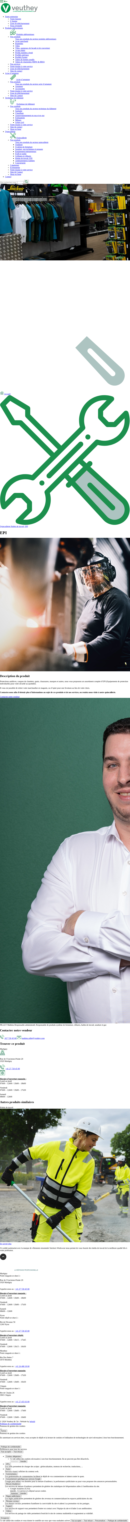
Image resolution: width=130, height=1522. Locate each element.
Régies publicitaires (13, 1496)
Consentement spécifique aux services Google (23, 1479)
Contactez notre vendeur (10, 697)
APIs (8, 1464)
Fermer (3, 1431)
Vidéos (8, 1511)
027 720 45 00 (10, 1038)
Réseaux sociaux (12, 1501)
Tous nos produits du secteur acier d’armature (33, 84)
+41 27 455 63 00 (22, 1402)
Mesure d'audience (13, 1484)
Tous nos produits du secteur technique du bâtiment (35, 109)
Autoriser (14, 1461)
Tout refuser (18, 1452)
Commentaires (11, 1474)
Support (9, 1506)
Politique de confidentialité (10, 1424)
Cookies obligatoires (13, 1456)
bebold (32, 1421)
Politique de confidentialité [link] (10, 1447)
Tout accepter (6, 1452)
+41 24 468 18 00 (22, 1366)
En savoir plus (5, 1244)
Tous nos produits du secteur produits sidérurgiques (35, 39)
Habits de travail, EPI (19, 526)
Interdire (23, 1461)
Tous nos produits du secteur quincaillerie (31, 142)
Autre (8, 1469)
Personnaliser (100, 1521)
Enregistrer (5, 1518)
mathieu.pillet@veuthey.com (33, 1038)
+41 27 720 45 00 (12, 1069)
